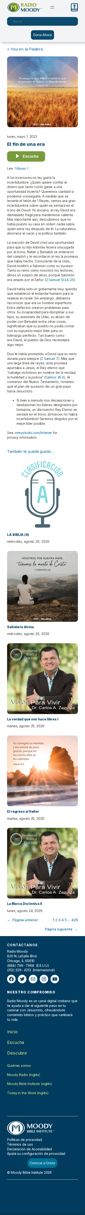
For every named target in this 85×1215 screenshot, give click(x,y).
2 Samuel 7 (49, 359)
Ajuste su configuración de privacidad (36, 1154)
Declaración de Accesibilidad (29, 1149)
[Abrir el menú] (52, 7)
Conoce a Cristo (42, 1163)
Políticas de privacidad (24, 1140)
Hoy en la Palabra (27, 49)
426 (74, 920)
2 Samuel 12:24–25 (60, 280)
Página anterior (22, 920)
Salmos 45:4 (54, 377)
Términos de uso (20, 1144)
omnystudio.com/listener (33, 433)
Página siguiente (61, 929)
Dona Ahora (42, 35)
